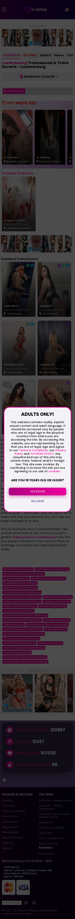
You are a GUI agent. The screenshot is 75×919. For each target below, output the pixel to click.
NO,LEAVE (37, 501)
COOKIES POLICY (42, 454)
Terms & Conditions (33, 450)
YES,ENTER (37, 491)
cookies (54, 471)
